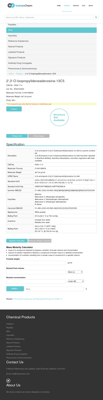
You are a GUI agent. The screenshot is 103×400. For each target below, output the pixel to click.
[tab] (51, 24)
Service (76, 6)
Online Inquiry (38, 136)
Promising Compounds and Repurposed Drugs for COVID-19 (38, 299)
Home (59, 6)
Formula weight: (13, 259)
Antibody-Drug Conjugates (16, 354)
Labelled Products (13, 346)
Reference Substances (15, 339)
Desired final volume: (15, 268)
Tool (83, 6)
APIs (8, 331)
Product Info (17, 136)
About (91, 6)
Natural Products (13, 342)
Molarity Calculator (17, 240)
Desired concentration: (16, 277)
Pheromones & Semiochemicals (19, 357)
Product (67, 6)
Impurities (10, 335)
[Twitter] (8, 381)
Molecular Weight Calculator (40, 240)
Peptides (9, 327)
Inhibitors (10, 324)
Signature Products (13, 350)
